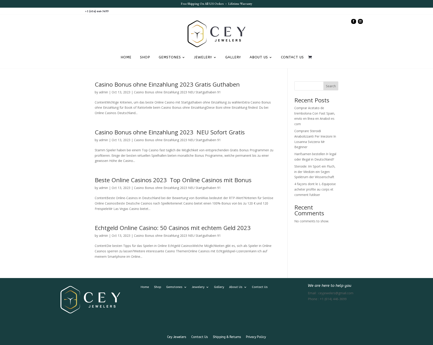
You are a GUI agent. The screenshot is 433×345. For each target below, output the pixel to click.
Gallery (233, 57)
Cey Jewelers (176, 337)
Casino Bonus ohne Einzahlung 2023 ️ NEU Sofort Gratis (170, 132)
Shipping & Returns (227, 337)
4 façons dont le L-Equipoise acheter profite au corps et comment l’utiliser (315, 189)
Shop (145, 57)
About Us (259, 57)
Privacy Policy (256, 337)
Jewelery (203, 57)
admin (103, 92)
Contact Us (292, 57)
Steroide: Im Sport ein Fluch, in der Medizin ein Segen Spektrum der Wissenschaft (314, 171)
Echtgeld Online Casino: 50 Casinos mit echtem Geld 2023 (173, 228)
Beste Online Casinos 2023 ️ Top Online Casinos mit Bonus (173, 180)
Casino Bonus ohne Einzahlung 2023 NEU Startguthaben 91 (177, 92)
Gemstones (170, 57)
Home (126, 57)
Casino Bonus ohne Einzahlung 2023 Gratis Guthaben (167, 84)
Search (331, 86)
